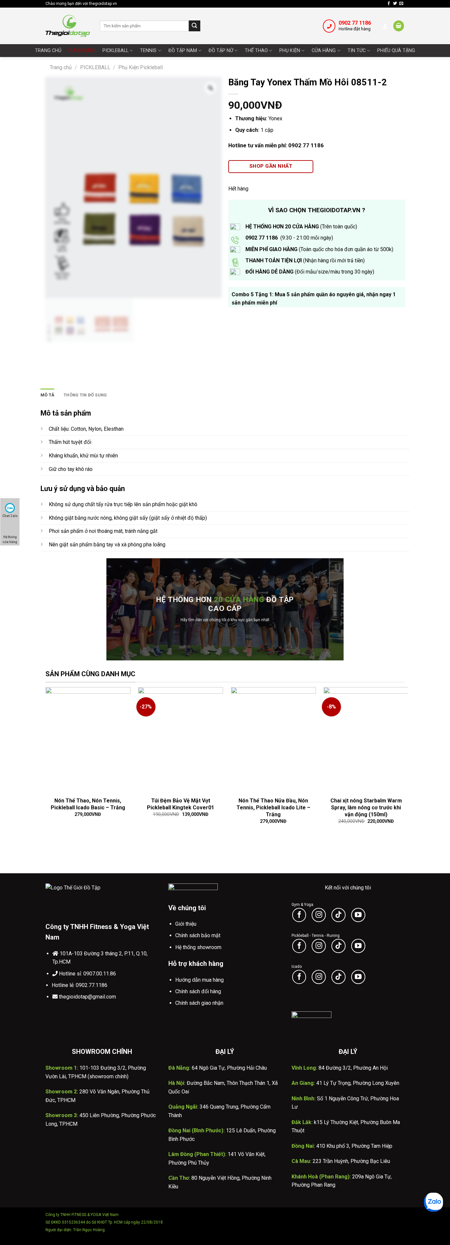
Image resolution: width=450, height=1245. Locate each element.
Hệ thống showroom (198, 947)
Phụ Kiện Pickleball (140, 67)
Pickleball (115, 50)
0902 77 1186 (355, 23)
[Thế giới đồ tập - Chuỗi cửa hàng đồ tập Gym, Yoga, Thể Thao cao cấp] (67, 26)
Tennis (148, 50)
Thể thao (256, 50)
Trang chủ (48, 50)
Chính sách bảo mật (197, 935)
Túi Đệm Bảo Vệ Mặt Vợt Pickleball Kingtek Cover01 (180, 804)
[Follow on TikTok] (338, 915)
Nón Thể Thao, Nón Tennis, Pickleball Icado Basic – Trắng (88, 804)
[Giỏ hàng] (398, 25)
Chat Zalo (10, 516)
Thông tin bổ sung (85, 394)
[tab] (47, 395)
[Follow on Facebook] (389, 3)
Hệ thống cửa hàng (10, 537)
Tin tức (357, 50)
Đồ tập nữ (221, 50)
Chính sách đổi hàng (198, 991)
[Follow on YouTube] (358, 915)
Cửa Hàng (324, 50)
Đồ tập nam (182, 50)
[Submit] (194, 26)
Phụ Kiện (289, 50)
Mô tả (47, 394)
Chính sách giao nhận (199, 1003)
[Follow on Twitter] (395, 3)
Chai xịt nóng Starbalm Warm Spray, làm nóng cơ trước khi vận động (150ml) (366, 807)
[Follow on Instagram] (319, 915)
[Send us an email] (401, 3)
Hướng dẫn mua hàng (199, 980)
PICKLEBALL (95, 67)
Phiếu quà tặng (396, 50)
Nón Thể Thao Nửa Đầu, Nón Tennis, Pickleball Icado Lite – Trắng (273, 807)
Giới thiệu (185, 924)
